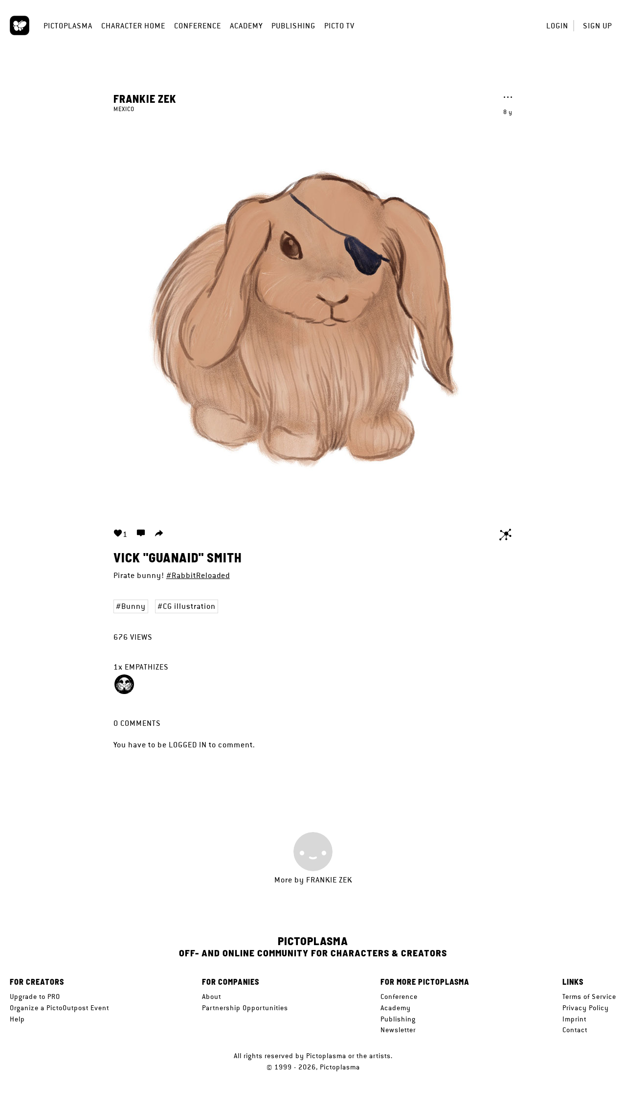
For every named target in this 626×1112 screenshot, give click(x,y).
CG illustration (189, 606)
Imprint (574, 1019)
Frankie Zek (145, 98)
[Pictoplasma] (19, 25)
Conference (197, 26)
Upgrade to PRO (35, 996)
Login (557, 26)
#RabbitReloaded (198, 575)
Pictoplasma (68, 26)
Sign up (597, 26)
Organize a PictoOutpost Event (59, 1007)
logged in (188, 745)
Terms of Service (589, 996)
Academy (246, 26)
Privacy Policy (585, 1007)
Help (17, 1019)
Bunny (133, 606)
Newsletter (398, 1029)
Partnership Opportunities (245, 1007)
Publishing (293, 26)
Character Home (133, 26)
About (211, 996)
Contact (574, 1029)
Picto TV (339, 26)
